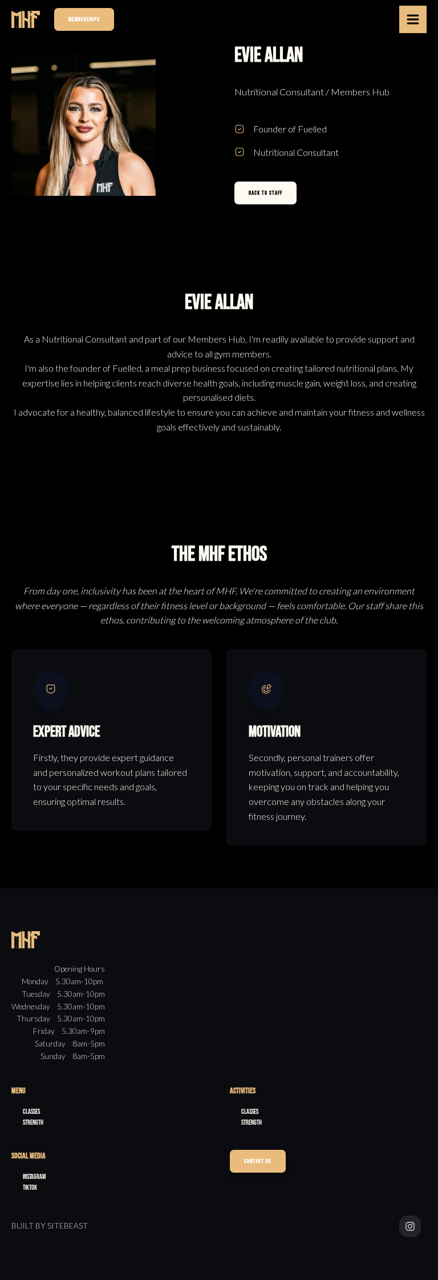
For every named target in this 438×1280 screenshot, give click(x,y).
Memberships (84, 19)
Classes (31, 1112)
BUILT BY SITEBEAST (49, 1225)
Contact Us (257, 1161)
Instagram (34, 1177)
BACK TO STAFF (265, 193)
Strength (33, 1122)
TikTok (30, 1188)
